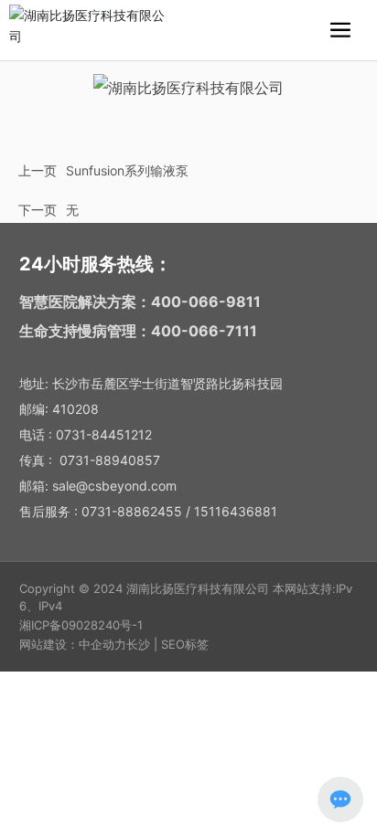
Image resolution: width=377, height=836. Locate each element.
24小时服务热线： (95, 264)
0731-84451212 (104, 434)
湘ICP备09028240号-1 (81, 625)
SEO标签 (185, 644)
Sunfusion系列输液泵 (127, 170)
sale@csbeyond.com (114, 485)
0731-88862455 (131, 511)
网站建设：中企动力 (72, 644)
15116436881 (235, 511)
